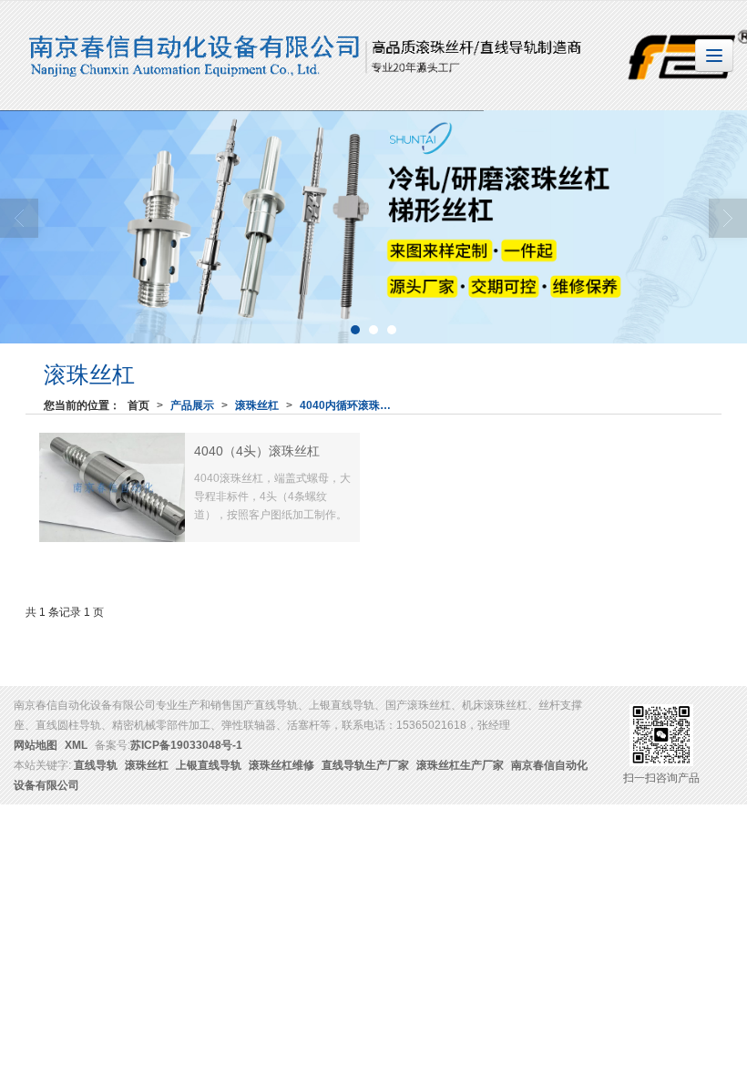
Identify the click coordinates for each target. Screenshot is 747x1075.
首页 (138, 405)
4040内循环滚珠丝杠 (349, 405)
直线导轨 (96, 765)
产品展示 (192, 405)
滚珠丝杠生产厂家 (460, 765)
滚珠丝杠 (257, 405)
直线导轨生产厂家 (365, 765)
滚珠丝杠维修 (281, 765)
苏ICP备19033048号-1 (186, 745)
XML (76, 745)
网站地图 (35, 745)
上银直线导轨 (208, 765)
